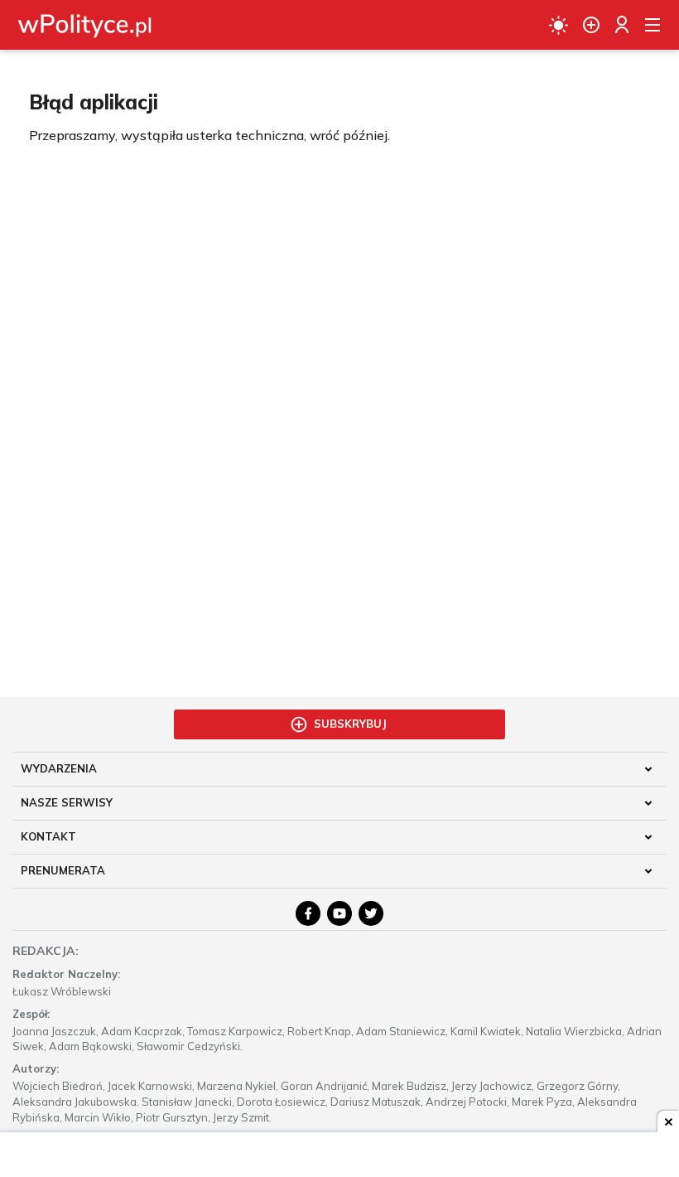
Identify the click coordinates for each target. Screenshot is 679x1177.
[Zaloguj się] (622, 25)
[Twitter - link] (371, 913)
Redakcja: (45, 950)
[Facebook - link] (308, 913)
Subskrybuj (350, 723)
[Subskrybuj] (591, 25)
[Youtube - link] (339, 913)
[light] (558, 25)
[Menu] (652, 25)
